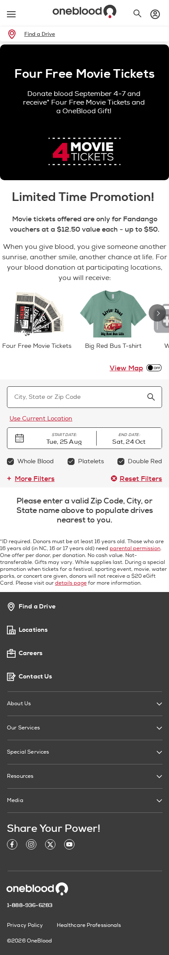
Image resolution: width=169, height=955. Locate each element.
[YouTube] (69, 846)
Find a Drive (39, 34)
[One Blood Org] (37, 889)
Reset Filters (141, 478)
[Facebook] (12, 846)
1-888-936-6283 (29, 905)
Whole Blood (35, 461)
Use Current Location (41, 418)
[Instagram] (31, 846)
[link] (13, 34)
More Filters (35, 478)
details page (71, 583)
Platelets (91, 461)
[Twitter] (50, 846)
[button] (64, 438)
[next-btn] (157, 313)
